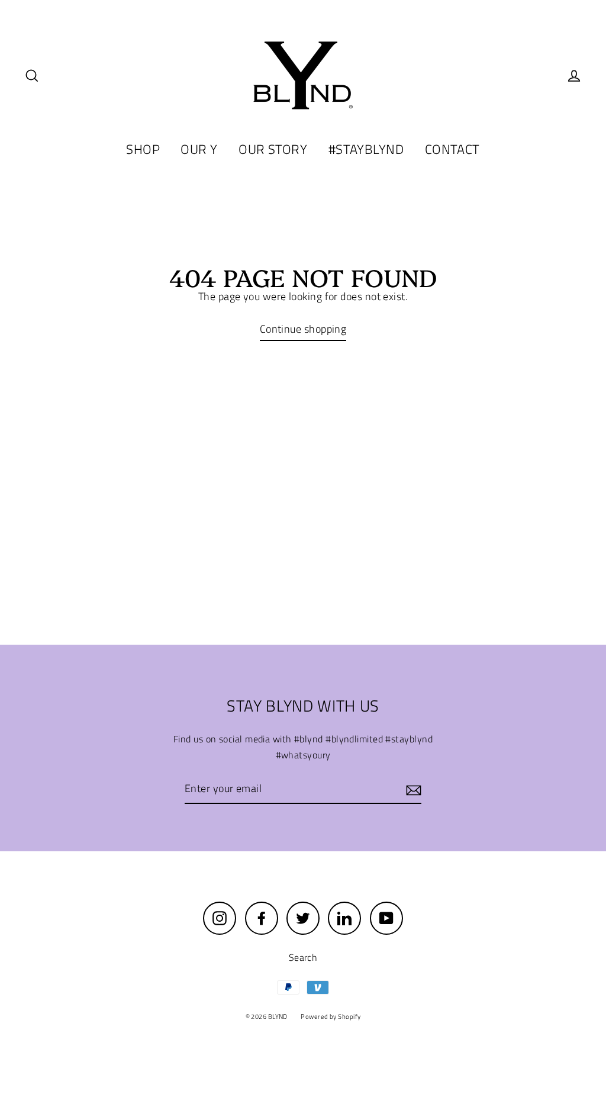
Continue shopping (303, 329)
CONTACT (452, 149)
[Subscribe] (411, 789)
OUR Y (198, 149)
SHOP (143, 149)
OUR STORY (272, 149)
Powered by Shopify (330, 1016)
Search (303, 957)
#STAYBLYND (366, 149)
